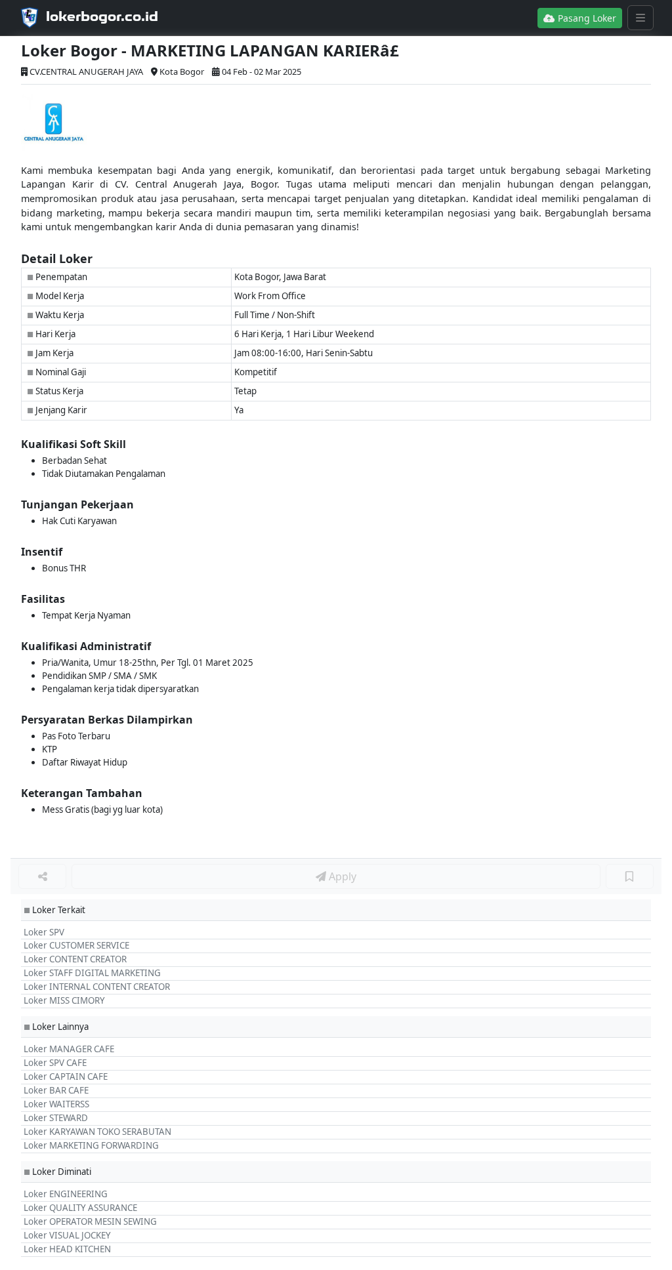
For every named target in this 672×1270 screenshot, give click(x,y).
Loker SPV (44, 932)
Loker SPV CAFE (55, 1063)
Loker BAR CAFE (56, 1090)
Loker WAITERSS (56, 1104)
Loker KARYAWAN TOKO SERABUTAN (97, 1131)
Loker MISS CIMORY (64, 1000)
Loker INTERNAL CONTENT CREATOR (97, 987)
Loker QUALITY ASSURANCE (80, 1208)
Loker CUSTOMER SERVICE (76, 945)
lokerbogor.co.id (102, 16)
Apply (341, 876)
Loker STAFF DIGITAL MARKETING (92, 973)
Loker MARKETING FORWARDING (91, 1145)
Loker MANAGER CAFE (69, 1049)
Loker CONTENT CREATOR (75, 959)
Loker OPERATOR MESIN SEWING (90, 1221)
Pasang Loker (585, 18)
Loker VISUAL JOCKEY (67, 1235)
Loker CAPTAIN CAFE (66, 1076)
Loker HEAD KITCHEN (67, 1249)
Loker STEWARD (56, 1118)
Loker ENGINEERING (66, 1194)
